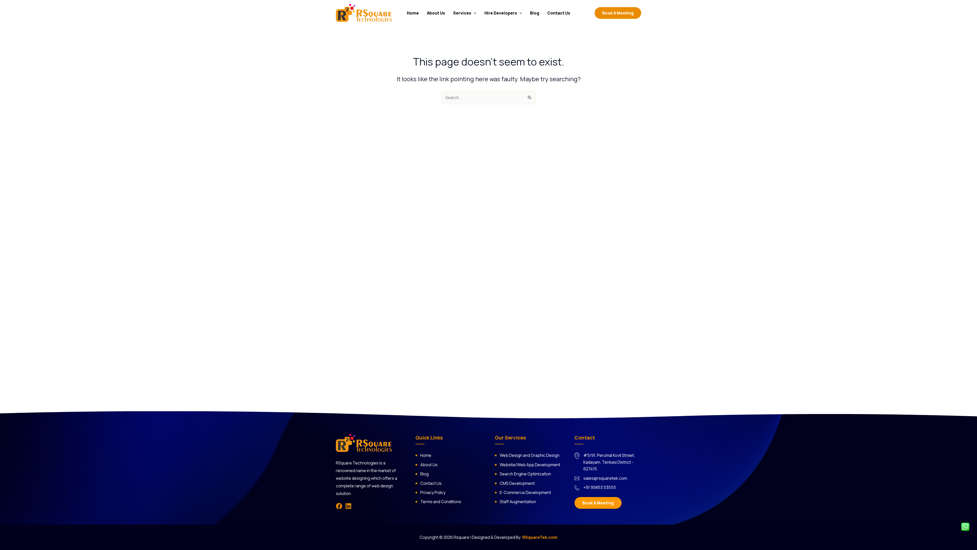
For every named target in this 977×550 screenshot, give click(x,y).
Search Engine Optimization (525, 474)
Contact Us (558, 13)
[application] (473, 13)
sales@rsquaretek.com (605, 478)
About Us (436, 13)
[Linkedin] (348, 506)
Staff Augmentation (518, 501)
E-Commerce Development (525, 492)
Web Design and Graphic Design (529, 455)
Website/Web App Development (530, 465)
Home (413, 13)
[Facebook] (339, 506)
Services (462, 13)
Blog (534, 13)
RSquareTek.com (539, 537)
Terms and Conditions (440, 501)
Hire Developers (500, 13)
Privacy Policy (433, 492)
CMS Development (517, 483)
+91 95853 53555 (599, 487)
